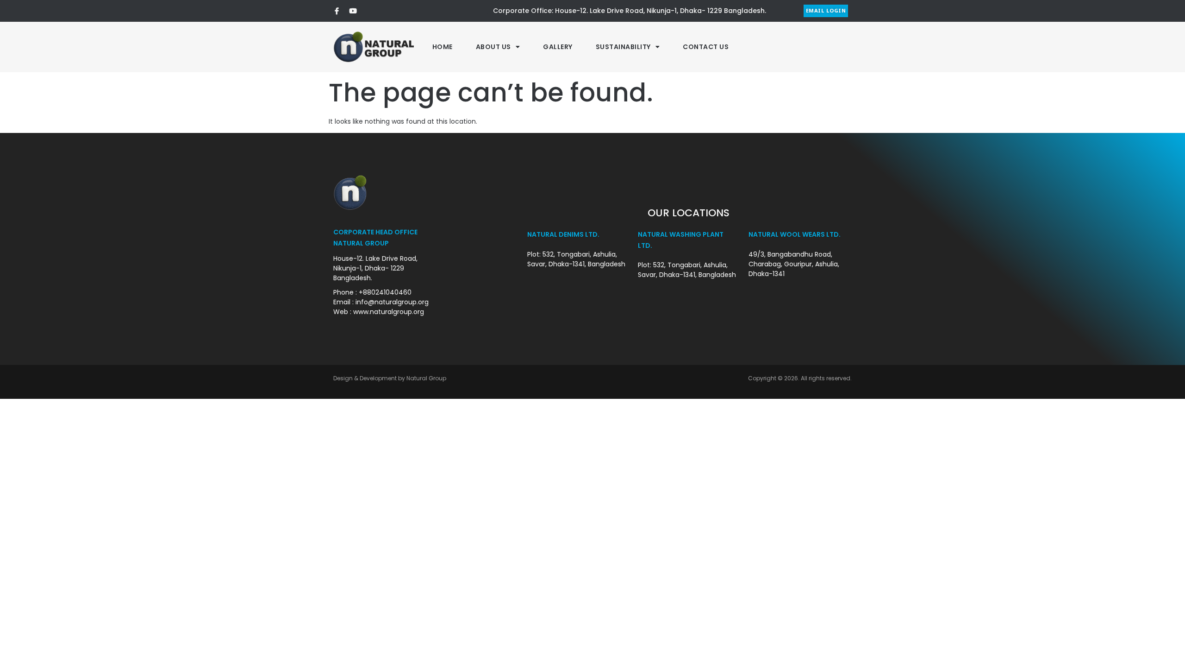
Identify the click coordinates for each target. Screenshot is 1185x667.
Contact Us (706, 46)
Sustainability (623, 46)
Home (442, 46)
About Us (493, 46)
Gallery (558, 46)
